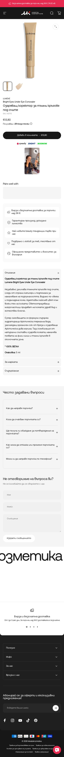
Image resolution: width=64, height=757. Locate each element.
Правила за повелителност (45, 745)
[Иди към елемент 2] (19, 86)
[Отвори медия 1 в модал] (56, 27)
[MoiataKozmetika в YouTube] (20, 720)
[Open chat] (57, 750)
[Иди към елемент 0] (7, 86)
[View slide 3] (34, 627)
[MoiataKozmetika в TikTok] (28, 720)
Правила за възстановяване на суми (21, 745)
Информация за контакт (24, 752)
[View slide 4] (37, 627)
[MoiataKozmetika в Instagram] (12, 720)
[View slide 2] (30, 627)
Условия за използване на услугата (19, 748)
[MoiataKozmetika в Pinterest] (36, 720)
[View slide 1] (26, 627)
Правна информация (42, 752)
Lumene (6, 99)
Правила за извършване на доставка (45, 748)
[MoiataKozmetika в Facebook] (5, 720)
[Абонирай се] (56, 708)
